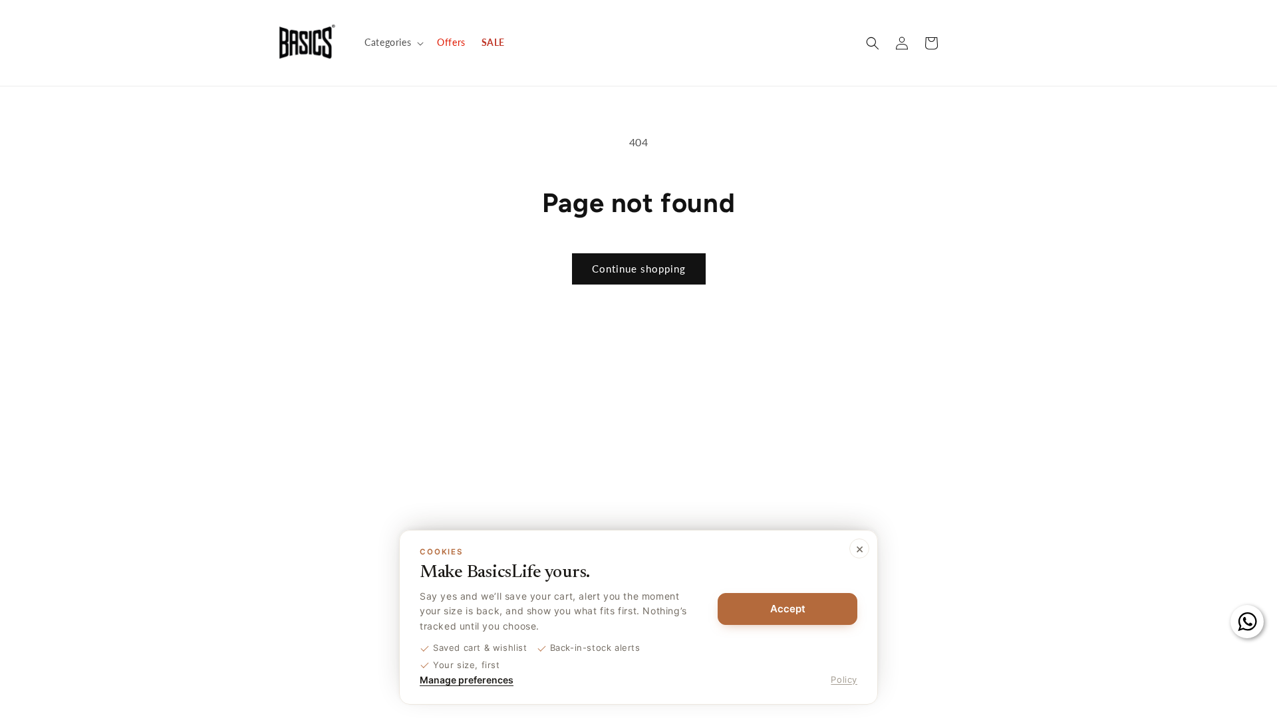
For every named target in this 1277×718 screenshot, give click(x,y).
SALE (493, 42)
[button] (392, 43)
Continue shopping (639, 269)
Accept (787, 608)
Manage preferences (466, 679)
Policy (844, 679)
